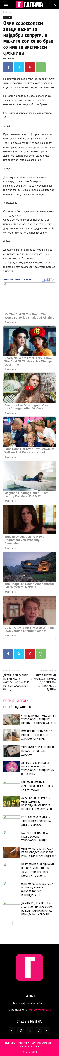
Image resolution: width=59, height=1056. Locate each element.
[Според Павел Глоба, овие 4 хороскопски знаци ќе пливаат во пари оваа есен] (11, 719)
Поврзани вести (16, 701)
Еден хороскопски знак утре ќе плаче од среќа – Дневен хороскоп (37, 821)
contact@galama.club (40, 1009)
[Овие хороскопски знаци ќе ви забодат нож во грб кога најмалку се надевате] (11, 852)
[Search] (54, 4)
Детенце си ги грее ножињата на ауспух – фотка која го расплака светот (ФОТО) (16, 682)
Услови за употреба (41, 1042)
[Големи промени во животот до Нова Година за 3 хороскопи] (11, 786)
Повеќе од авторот (18, 707)
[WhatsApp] (41, 67)
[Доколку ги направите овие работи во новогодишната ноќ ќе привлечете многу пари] (11, 801)
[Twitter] (19, 67)
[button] (5, 4)
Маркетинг (23, 1042)
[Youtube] (47, 1030)
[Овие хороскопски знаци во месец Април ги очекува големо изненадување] (11, 887)
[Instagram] (20, 1030)
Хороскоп (7, 17)
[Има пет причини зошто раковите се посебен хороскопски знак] (11, 735)
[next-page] (11, 923)
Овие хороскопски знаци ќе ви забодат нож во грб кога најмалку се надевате (38, 852)
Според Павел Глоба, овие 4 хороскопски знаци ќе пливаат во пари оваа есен (38, 719)
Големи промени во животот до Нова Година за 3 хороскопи (37, 786)
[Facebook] (8, 67)
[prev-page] (5, 923)
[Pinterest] (30, 67)
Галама (10, 58)
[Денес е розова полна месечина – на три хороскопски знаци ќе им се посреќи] (11, 766)
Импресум (10, 1042)
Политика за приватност (29, 1046)
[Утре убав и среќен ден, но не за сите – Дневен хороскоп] (11, 750)
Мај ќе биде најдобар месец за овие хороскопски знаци (35, 836)
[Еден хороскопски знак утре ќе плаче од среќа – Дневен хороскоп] (11, 821)
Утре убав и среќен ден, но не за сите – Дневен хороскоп (38, 751)
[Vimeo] (38, 1030)
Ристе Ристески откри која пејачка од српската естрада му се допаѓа (43, 682)
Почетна (7, 12)
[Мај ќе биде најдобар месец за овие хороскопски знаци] (11, 836)
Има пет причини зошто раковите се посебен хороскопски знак (36, 735)
